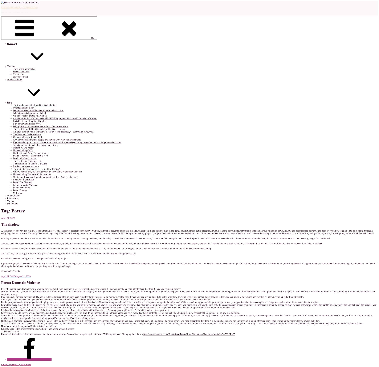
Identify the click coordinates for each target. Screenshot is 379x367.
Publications (13, 198)
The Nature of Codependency (27, 134)
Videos (10, 201)
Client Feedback (20, 77)
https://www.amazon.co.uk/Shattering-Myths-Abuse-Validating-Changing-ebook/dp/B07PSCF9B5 (189, 334)
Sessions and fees (21, 71)
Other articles (13, 195)
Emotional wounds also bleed (27, 123)
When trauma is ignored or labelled (29, 113)
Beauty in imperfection (23, 179)
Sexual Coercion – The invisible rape (30, 155)
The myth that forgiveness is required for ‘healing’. (36, 169)
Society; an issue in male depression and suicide (35, 145)
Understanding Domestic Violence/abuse (32, 174)
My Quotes (12, 203)
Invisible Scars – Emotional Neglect (29, 121)
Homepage (12, 43)
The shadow (10, 224)
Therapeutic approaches (24, 69)
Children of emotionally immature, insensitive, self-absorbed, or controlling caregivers (53, 131)
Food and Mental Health (24, 158)
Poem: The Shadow (22, 182)
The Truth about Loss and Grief (28, 161)
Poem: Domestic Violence (25, 185)
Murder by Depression (23, 147)
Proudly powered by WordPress (16, 364)
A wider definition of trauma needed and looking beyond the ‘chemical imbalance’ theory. (55, 118)
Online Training (14, 79)
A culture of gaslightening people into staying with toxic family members (47, 139)
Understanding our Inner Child (27, 137)
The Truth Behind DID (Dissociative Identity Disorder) (39, 129)
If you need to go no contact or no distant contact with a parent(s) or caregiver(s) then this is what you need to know (67, 142)
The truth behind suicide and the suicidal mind (34, 105)
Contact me (18, 74)
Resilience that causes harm (26, 166)
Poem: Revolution (21, 187)
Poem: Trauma (20, 190)
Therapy (11, 66)
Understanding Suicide (23, 107)
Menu (93, 38)
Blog (9, 102)
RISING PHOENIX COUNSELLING (19, 7)
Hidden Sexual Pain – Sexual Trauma (30, 153)
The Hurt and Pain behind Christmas (30, 163)
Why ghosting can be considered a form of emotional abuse (40, 126)
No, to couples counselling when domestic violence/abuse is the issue (45, 177)
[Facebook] (29, 359)
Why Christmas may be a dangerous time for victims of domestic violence (47, 171)
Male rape (17, 193)
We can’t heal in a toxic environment (30, 115)
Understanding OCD (23, 150)
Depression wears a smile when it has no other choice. (38, 110)
